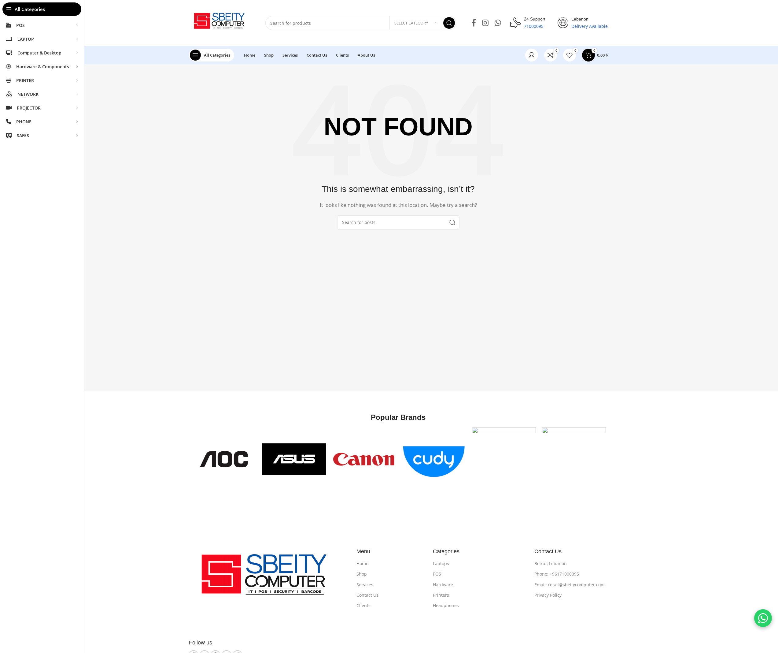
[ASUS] (294, 459)
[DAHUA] (504, 459)
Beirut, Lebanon (550, 563)
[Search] (449, 23)
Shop (361, 574)
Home (362, 563)
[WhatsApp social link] (498, 23)
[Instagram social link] (485, 23)
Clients (363, 605)
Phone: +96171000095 (556, 574)
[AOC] (224, 459)
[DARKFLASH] (574, 459)
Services (364, 585)
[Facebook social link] (473, 23)
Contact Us (367, 595)
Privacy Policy (548, 595)
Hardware (443, 585)
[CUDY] (434, 459)
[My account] (531, 55)
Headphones (446, 605)
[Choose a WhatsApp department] (763, 618)
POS (437, 574)
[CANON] (364, 459)
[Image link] (268, 579)
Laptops (441, 563)
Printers (441, 595)
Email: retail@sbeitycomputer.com (569, 585)
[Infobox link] (527, 23)
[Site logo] (221, 22)
